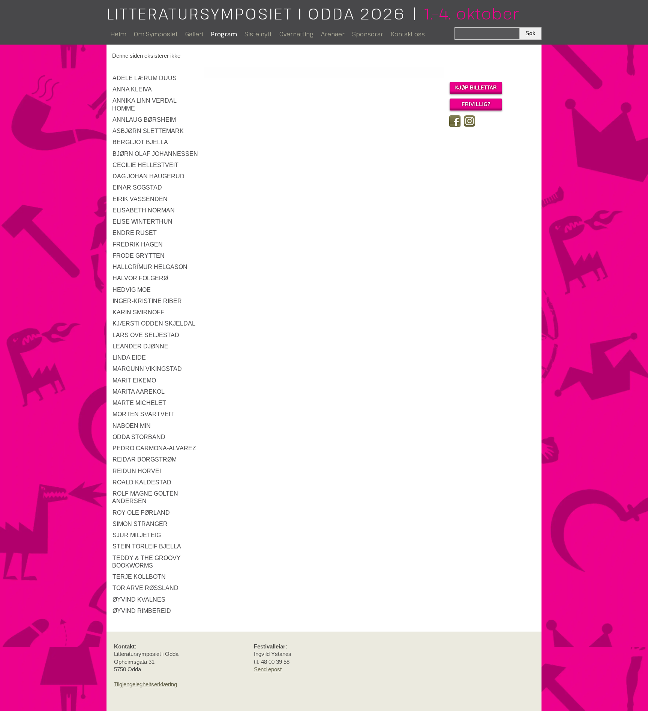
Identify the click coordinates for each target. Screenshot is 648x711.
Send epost (268, 669)
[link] (156, 78)
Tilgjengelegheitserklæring (145, 684)
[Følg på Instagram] (470, 121)
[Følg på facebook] (455, 121)
